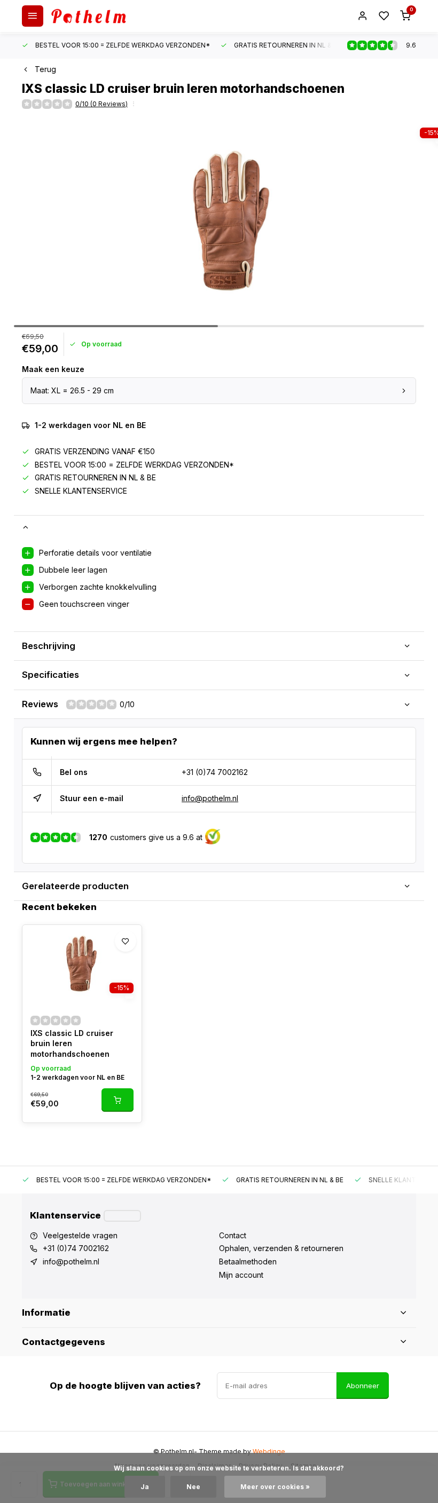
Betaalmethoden (248, 1261)
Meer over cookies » (275, 1487)
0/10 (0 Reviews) (101, 104)
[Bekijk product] (117, 1100)
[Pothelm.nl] (88, 16)
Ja (144, 1487)
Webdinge (269, 1451)
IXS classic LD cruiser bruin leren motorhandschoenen (71, 1043)
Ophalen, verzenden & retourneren (281, 1248)
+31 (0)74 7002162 (215, 772)
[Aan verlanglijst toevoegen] (125, 941)
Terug (45, 69)
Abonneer (362, 1385)
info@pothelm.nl (210, 798)
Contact (232, 1235)
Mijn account (241, 1274)
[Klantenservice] (122, 1216)
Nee (193, 1487)
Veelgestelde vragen (80, 1235)
